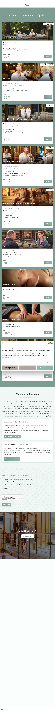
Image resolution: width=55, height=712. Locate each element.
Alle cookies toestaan (45, 367)
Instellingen (47, 362)
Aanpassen (27, 367)
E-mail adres (5, 488)
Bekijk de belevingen (11, 459)
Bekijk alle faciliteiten (11, 436)
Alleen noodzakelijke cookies (10, 368)
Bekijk (47, 56)
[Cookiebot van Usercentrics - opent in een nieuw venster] (47, 343)
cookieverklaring (6, 357)
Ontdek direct (27, 536)
